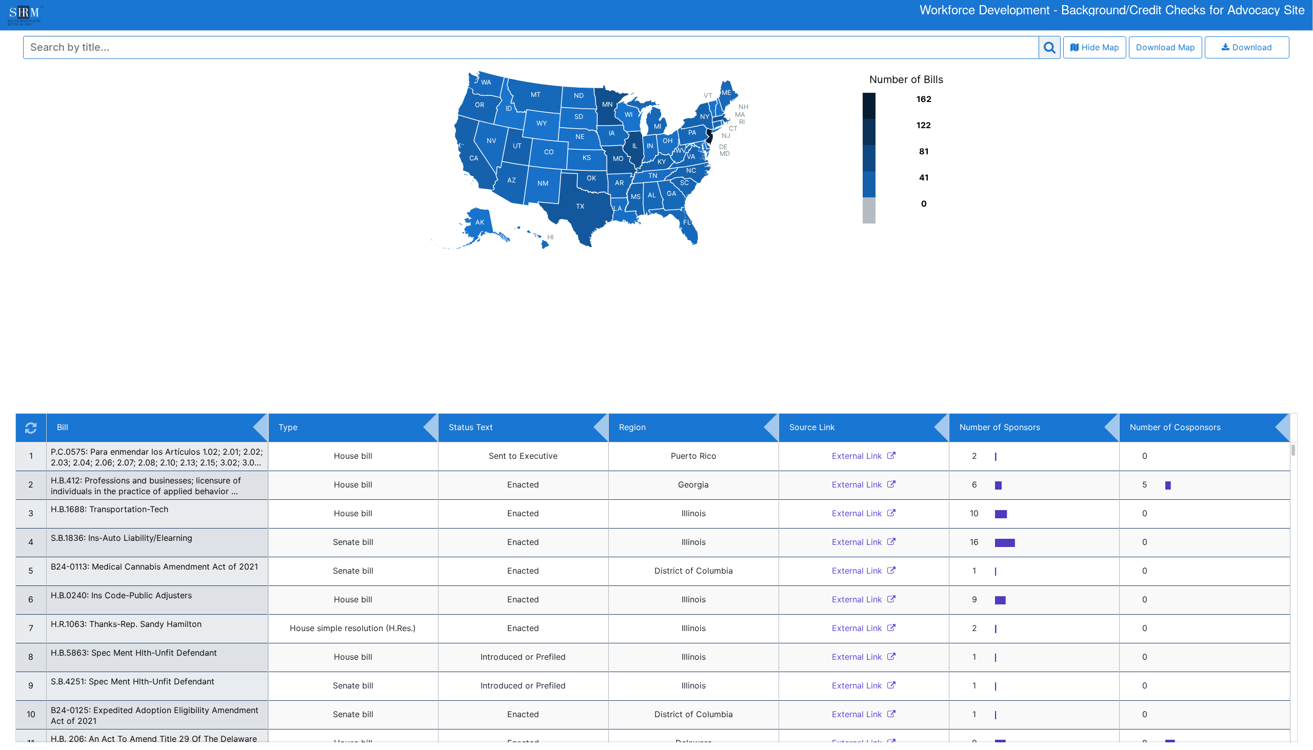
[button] (353, 456)
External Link (858, 456)
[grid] (656, 578)
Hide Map (1100, 47)
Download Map (1165, 47)
